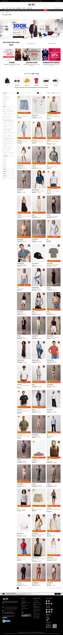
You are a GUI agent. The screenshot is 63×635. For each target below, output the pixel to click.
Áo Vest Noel (34, 385)
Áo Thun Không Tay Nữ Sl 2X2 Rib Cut (53, 337)
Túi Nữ (18, 534)
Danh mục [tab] (4, 106)
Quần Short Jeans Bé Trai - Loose (22, 116)
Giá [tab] (3, 178)
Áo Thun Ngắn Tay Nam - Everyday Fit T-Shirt (23, 386)
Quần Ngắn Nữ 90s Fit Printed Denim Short (53, 142)
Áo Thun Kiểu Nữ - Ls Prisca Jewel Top (53, 264)
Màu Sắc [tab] (4, 173)
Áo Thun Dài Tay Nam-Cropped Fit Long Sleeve (53, 117)
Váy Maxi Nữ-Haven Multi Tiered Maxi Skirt (24, 216)
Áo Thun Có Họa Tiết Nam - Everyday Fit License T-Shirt (23, 411)
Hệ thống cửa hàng (24, 605)
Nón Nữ (33, 264)
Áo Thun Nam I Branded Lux (36, 361)
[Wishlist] (58, 8)
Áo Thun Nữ (34, 116)
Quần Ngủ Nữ (34, 240)
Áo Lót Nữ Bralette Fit (20, 240)
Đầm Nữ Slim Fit (49, 288)
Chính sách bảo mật (36, 616)
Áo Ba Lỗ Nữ (49, 240)
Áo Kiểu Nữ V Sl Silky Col (36, 288)
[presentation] (7, 29)
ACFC (3, 12)
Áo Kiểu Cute (49, 534)
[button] (56, 8)
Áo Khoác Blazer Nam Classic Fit (52, 485)
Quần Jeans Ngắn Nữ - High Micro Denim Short (53, 510)
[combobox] (49, 8)
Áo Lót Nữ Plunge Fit (20, 485)
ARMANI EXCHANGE (11, 63)
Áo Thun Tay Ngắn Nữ (20, 288)
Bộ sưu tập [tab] (5, 171)
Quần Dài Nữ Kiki (34, 410)
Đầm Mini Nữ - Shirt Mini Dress (22, 141)
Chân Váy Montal (34, 216)
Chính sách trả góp (36, 613)
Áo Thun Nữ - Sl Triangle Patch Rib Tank (38, 534)
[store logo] (31, 4)
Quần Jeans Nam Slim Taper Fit (37, 485)
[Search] (45, 8)
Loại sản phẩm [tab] (5, 155)
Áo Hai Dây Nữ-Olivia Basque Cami (37, 141)
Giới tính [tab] (4, 169)
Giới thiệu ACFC (23, 601)
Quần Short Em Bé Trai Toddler (37, 509)
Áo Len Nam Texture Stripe (21, 264)
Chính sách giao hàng (36, 609)
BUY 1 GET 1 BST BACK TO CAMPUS (31, 64)
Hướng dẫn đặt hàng (36, 602)
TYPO (31, 63)
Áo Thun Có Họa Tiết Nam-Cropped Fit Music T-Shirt (23, 436)
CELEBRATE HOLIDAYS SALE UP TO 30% (12, 64)
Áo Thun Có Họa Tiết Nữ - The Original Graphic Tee (53, 191)
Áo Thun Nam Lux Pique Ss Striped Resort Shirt (39, 559)
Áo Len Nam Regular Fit (21, 337)
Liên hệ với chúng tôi (24, 608)
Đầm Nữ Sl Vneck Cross (21, 361)
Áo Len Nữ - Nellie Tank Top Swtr (52, 558)
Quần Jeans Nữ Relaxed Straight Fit (52, 216)
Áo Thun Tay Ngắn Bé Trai (21, 509)
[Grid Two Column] (40, 93)
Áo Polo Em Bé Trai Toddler (21, 558)
